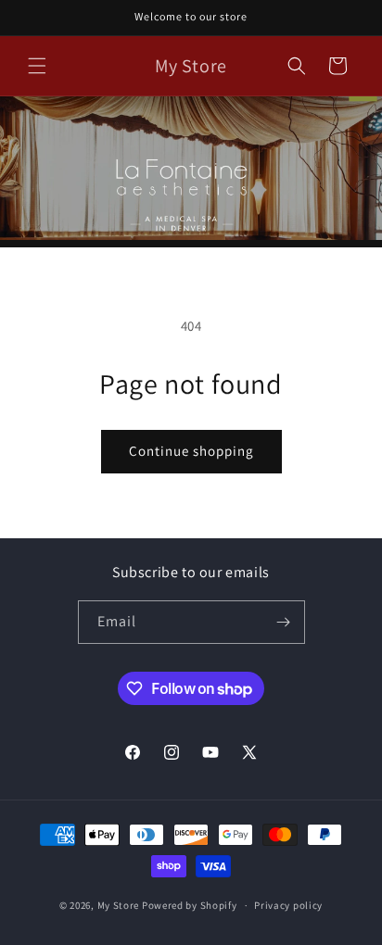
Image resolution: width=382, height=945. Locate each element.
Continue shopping (191, 451)
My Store (118, 905)
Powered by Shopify (189, 905)
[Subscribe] (283, 622)
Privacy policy (288, 905)
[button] (37, 65)
